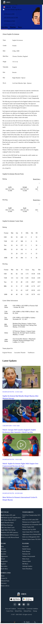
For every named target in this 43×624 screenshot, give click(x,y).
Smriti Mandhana (27, 568)
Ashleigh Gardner (27, 566)
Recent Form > (36, 179)
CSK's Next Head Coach (7, 527)
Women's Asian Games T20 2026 (31, 539)
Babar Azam (25, 559)
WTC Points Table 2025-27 (8, 520)
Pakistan (3, 549)
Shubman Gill (26, 554)
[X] (19, 604)
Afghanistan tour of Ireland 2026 (31, 534)
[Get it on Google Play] (28, 599)
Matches (13, 27)
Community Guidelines (32, 608)
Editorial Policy (27, 611)
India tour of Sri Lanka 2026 (30, 519)
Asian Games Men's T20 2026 (30, 532)
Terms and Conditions (10, 608)
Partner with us (5, 585)
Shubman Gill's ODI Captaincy (9, 532)
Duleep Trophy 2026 (28, 527)
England (3, 564)
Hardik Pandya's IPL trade (8, 515)
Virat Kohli (25, 546)
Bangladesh (4, 561)
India (2, 546)
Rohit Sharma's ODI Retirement (9, 535)
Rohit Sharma (26, 551)
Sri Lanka (3, 551)
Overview (4, 27)
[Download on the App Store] (15, 599)
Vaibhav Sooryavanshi (28, 556)
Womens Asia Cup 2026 (29, 529)
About (2, 576)
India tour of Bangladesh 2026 (31, 537)
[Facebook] (14, 604)
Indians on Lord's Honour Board (10, 537)
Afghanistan (4, 556)
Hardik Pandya (26, 549)
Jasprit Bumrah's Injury (7, 522)
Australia (3, 554)
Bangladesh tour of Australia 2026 (32, 524)
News (20, 27)
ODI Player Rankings (7, 525)
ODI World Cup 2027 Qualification (11, 517)
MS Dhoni (25, 564)
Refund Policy (18, 611)
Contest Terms (9, 611)
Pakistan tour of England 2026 (31, 522)
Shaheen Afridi (26, 561)
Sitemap (35, 611)
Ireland (3, 559)
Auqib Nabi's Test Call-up (8, 530)
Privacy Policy (21, 608)
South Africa (4, 568)
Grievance (4, 583)
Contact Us (4, 578)
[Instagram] (23, 604)
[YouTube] (28, 604)
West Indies (4, 566)
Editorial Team (5, 581)
